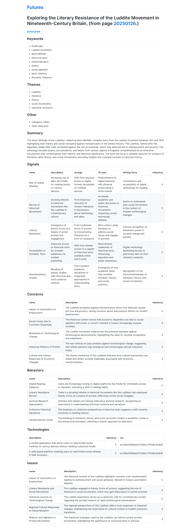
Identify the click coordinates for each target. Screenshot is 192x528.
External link (33, 31)
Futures (35, 7)
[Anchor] (45, 38)
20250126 (125, 23)
